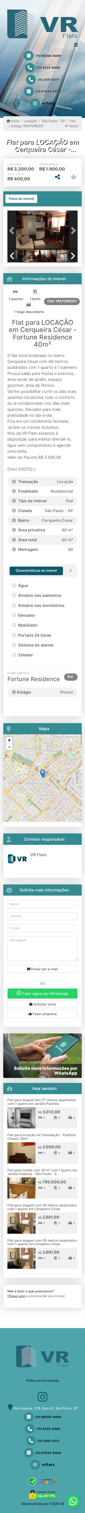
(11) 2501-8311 (48, 79)
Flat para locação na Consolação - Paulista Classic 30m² (41, 1137)
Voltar (73, 126)
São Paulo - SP (53, 121)
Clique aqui (16, 1296)
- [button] (9, 747)
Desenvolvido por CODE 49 (42, 1504)
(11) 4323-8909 (48, 67)
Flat (73, 121)
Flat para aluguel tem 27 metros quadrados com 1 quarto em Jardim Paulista (41, 1102)
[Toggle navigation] (76, 45)
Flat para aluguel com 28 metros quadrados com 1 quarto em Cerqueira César (42, 1207)
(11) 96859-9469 (48, 56)
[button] (12, 230)
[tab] (21, 199)
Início (14, 121)
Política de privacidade (42, 1380)
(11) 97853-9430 (48, 91)
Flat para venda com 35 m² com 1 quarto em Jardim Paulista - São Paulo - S (42, 1172)
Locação (30, 121)
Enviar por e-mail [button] (44, 969)
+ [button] (9, 740)
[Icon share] (42, 1397)
